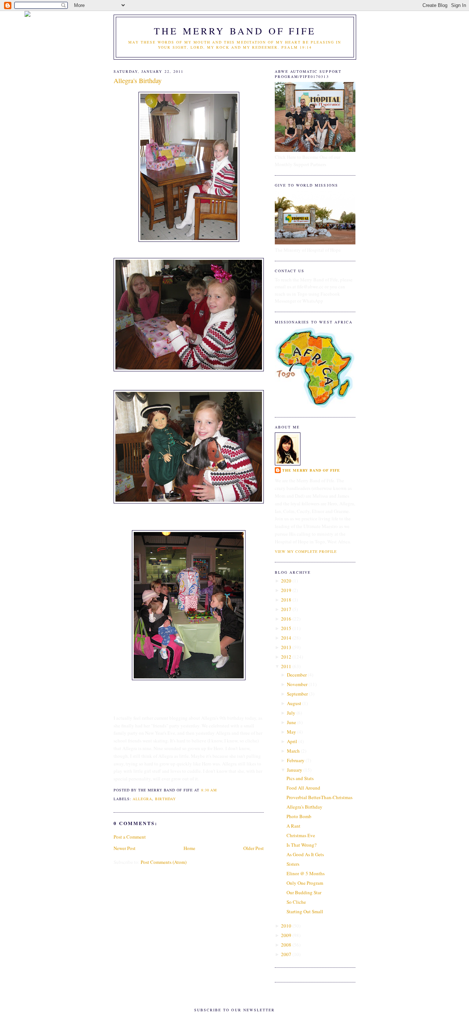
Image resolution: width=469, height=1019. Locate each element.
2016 (286, 618)
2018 (286, 599)
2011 (286, 666)
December (297, 674)
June (291, 722)
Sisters (293, 864)
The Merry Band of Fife (235, 31)
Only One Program (305, 883)
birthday (165, 798)
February (295, 760)
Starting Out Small (305, 911)
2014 (286, 637)
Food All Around (303, 787)
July (291, 712)
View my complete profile (306, 551)
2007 (286, 954)
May (291, 731)
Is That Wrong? (302, 845)
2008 (286, 944)
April (292, 741)
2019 (286, 590)
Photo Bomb (299, 816)
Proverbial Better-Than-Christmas (319, 797)
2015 (286, 628)
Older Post (253, 848)
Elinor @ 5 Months (306, 873)
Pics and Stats (300, 778)
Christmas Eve (301, 835)
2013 (286, 647)
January (294, 770)
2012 (286, 656)
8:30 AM (209, 790)
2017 (286, 609)
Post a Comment (130, 836)
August (294, 703)
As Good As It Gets (305, 854)
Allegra (142, 798)
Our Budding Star (304, 892)
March (293, 751)
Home (189, 848)
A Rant (293, 826)
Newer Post (125, 848)
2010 (286, 925)
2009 (286, 935)
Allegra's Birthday (138, 80)
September (297, 693)
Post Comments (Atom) (164, 862)
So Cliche (296, 902)
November (297, 684)
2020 (286, 580)
